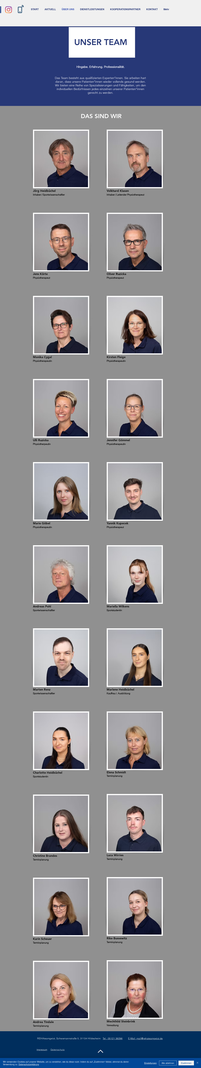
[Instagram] (8, 9)
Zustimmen (186, 1063)
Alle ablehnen (168, 1063)
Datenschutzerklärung (29, 1064)
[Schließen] (197, 1063)
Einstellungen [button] (150, 1063)
